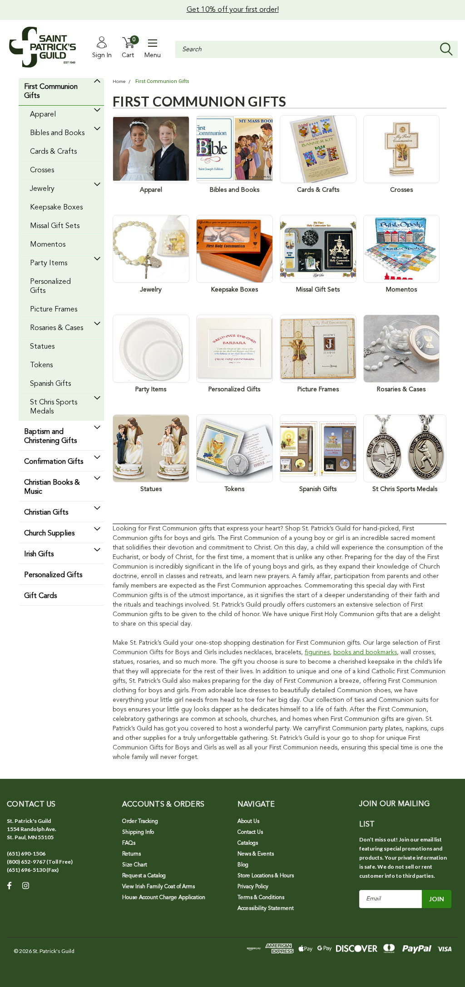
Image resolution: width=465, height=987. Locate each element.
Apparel (43, 114)
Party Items (48, 263)
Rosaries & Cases (56, 328)
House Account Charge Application (163, 897)
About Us (248, 821)
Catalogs (247, 843)
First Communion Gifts (51, 91)
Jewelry (42, 189)
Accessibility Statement (265, 908)
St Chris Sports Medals (53, 407)
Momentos (47, 244)
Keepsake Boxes (56, 207)
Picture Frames (53, 309)
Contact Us (250, 832)
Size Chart (134, 865)
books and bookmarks (365, 652)
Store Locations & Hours (265, 876)
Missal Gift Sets (54, 226)
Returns (131, 854)
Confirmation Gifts (53, 462)
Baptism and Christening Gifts (50, 436)
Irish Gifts (39, 554)
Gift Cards (40, 596)
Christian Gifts (46, 512)
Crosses (42, 170)
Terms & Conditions (260, 897)
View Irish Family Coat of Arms (158, 887)
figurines (317, 652)
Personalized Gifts (50, 286)
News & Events (255, 854)
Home (119, 81)
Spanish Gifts (50, 384)
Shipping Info (138, 832)
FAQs (128, 843)
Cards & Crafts (53, 152)
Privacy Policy (252, 887)
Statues (42, 346)
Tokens (41, 365)
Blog (242, 865)
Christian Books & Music (52, 487)
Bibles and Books (57, 133)
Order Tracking (140, 821)
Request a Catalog (144, 876)
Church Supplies (49, 533)
